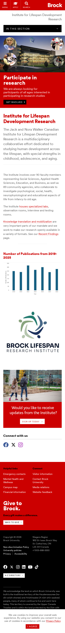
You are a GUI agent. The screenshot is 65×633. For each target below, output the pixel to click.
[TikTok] (36, 567)
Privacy (7, 553)
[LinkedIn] (23, 567)
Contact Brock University (40, 480)
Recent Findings (48, 234)
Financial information (14, 492)
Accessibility (20, 553)
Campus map (10, 487)
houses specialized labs (33, 206)
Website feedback (42, 492)
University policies (12, 550)
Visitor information (43, 474)
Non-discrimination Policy (16, 547)
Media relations (41, 487)
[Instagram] (20, 444)
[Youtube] (30, 567)
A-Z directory (13, 575)
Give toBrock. (12, 506)
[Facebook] (6, 444)
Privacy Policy (53, 621)
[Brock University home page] (55, 5)
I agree (32, 626)
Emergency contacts (14, 474)
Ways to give (12, 522)
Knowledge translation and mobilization (27, 221)
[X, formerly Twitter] (13, 444)
